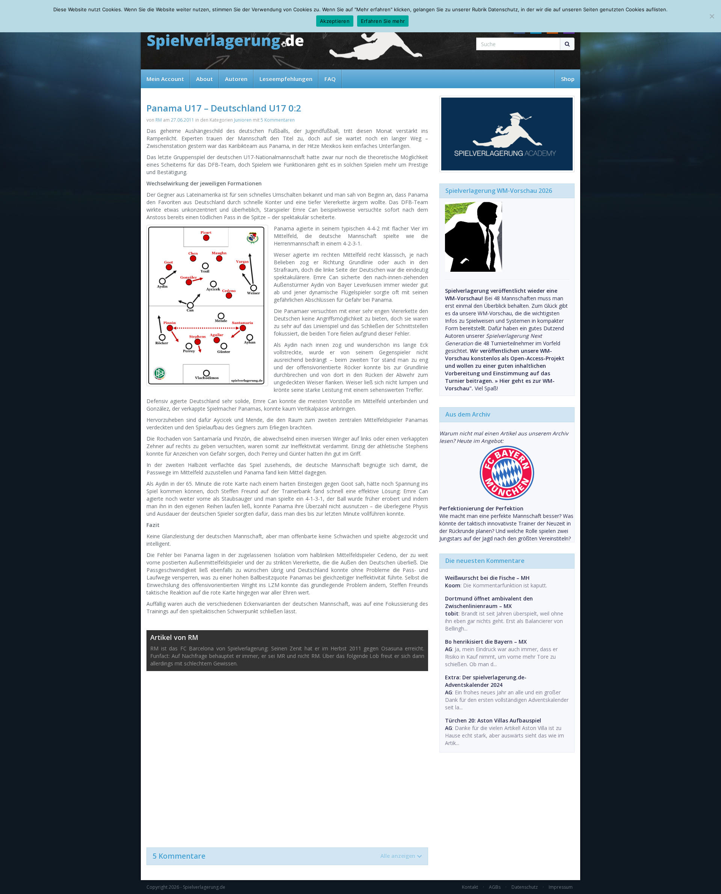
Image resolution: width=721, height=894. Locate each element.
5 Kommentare (283, 856)
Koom (452, 585)
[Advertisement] (287, 755)
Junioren (243, 120)
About (204, 79)
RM (158, 120)
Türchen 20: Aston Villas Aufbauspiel (493, 720)
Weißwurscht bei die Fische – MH (487, 577)
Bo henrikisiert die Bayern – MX (486, 641)
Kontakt (470, 887)
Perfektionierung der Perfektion (481, 508)
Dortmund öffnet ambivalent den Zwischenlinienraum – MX (489, 602)
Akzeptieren (335, 21)
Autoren (236, 79)
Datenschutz (524, 887)
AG (448, 649)
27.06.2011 (182, 120)
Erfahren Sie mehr (383, 21)
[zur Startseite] (225, 42)
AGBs (495, 887)
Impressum (561, 887)
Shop (568, 79)
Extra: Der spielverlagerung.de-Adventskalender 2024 (485, 681)
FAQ (330, 79)
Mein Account (165, 79)
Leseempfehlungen (285, 79)
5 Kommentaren (278, 120)
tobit (452, 613)
